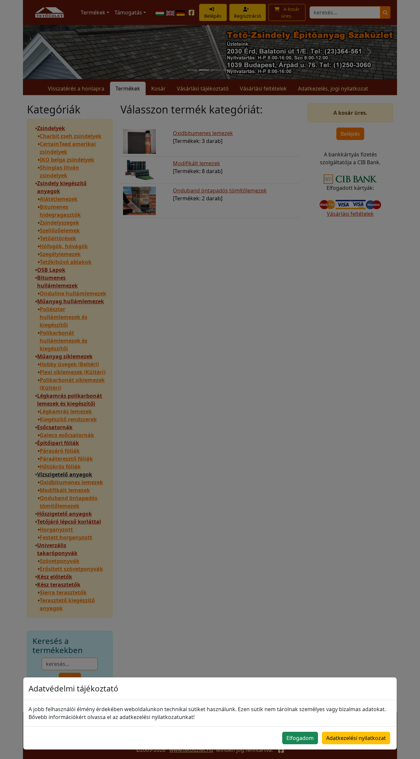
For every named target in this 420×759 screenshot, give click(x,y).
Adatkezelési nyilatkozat (356, 738)
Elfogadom (300, 738)
